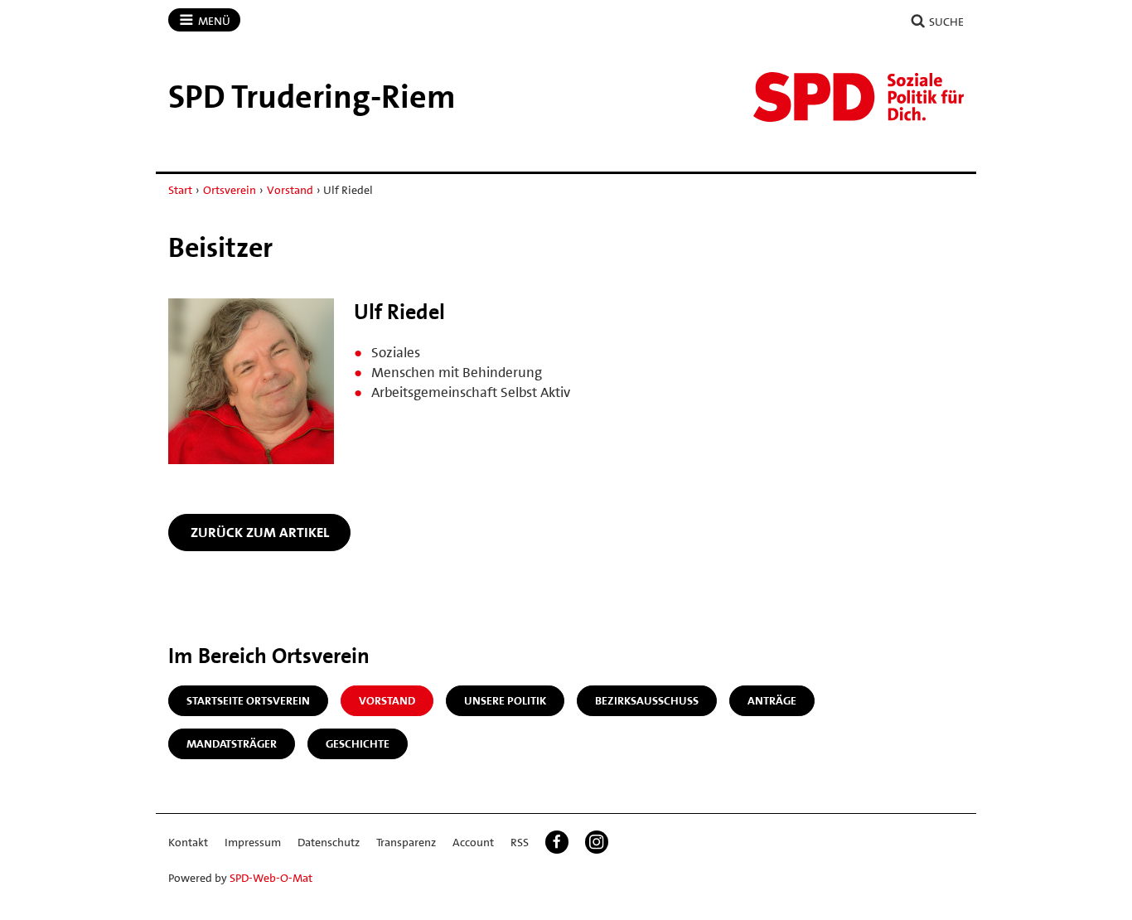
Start (180, 189)
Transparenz (406, 842)
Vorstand (290, 189)
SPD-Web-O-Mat (271, 877)
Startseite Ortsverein (248, 700)
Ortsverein (229, 189)
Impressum (253, 842)
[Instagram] (596, 842)
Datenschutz (329, 842)
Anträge (771, 700)
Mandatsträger (231, 743)
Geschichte (357, 743)
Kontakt (188, 842)
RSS (519, 842)
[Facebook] (556, 842)
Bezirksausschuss (647, 700)
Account (473, 842)
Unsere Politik (505, 700)
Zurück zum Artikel (260, 532)
